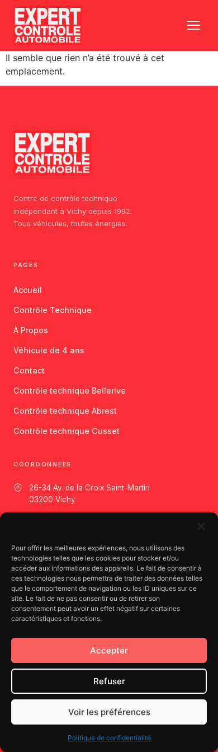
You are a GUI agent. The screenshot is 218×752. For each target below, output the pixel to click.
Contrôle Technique (52, 310)
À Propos (30, 330)
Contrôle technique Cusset (66, 431)
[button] (201, 526)
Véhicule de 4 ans (48, 350)
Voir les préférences (109, 712)
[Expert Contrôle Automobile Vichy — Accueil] (47, 25)
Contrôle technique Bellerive (69, 390)
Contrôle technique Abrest (65, 410)
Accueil (27, 290)
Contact (29, 370)
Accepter (109, 650)
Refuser (109, 681)
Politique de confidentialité (109, 738)
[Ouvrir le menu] (193, 25)
